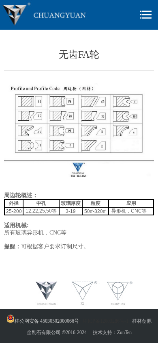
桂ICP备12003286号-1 (105, 321)
